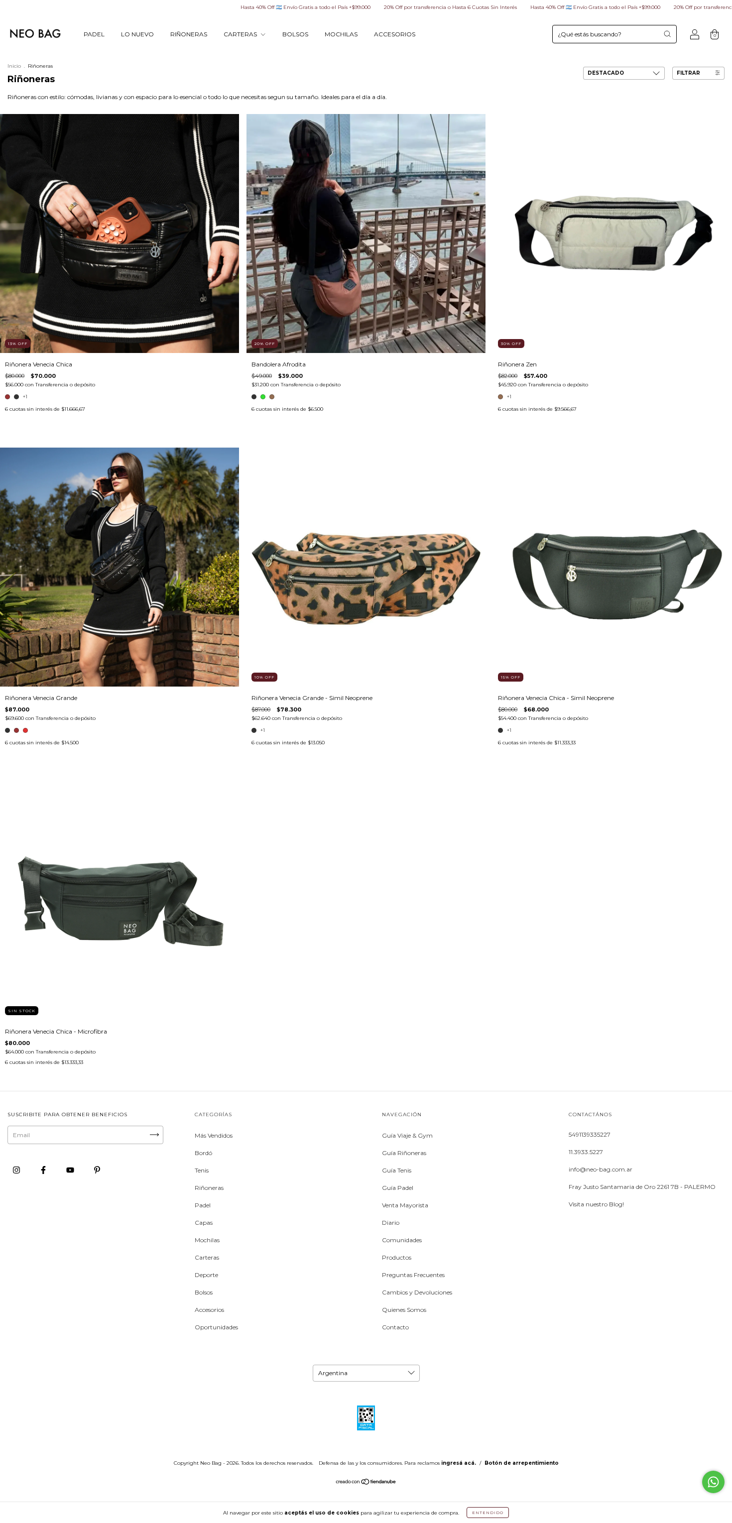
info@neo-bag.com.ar (600, 1169)
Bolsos (204, 1292)
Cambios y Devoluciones (417, 1292)
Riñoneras (209, 1187)
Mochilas (207, 1240)
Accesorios (209, 1309)
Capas (204, 1222)
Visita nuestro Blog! (596, 1204)
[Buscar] (667, 33)
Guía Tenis (396, 1170)
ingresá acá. (458, 1463)
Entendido (487, 1512)
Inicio (14, 66)
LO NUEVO (137, 34)
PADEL (94, 34)
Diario (390, 1222)
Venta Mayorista (405, 1205)
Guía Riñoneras (404, 1153)
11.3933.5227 (586, 1152)
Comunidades (402, 1240)
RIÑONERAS (188, 34)
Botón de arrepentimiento (522, 1463)
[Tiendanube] (366, 1483)
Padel (203, 1205)
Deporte (206, 1275)
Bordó (203, 1153)
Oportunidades (216, 1327)
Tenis (202, 1170)
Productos (396, 1257)
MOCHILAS (341, 34)
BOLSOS (295, 34)
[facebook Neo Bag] (44, 1169)
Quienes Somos (404, 1309)
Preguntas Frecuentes (413, 1275)
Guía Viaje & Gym (407, 1135)
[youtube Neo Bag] (71, 1169)
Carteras (207, 1257)
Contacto (395, 1327)
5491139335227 (589, 1134)
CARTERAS (241, 34)
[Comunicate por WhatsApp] (713, 1482)
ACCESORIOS (394, 34)
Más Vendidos (214, 1135)
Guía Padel (397, 1187)
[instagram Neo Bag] (17, 1169)
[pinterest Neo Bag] (97, 1169)
